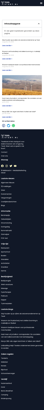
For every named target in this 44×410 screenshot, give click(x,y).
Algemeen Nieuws (7, 183)
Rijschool (4, 370)
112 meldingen (6, 186)
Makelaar (4, 362)
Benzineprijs (5, 215)
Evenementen (6, 194)
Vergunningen (6, 198)
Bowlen (3, 256)
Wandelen (5, 259)
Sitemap (4, 160)
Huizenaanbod (6, 383)
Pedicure (4, 296)
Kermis (3, 271)
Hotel (3, 387)
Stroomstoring (6, 223)
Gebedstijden (6, 219)
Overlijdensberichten (9, 202)
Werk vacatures (7, 284)
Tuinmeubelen (6, 303)
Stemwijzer (5, 234)
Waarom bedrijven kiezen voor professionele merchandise (21, 65)
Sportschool (5, 252)
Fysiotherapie (6, 292)
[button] (41, 3)
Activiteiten (5, 263)
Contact (4, 152)
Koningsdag (5, 227)
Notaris (3, 366)
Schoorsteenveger (8, 373)
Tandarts (4, 358)
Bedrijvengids (6, 281)
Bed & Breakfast (7, 391)
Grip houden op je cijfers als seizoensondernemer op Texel (21, 40)
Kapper (3, 300)
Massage (4, 288)
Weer (3, 190)
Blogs (3, 205)
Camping (4, 395)
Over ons (4, 156)
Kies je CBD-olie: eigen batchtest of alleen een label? (19, 112)
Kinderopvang (6, 398)
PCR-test (4, 238)
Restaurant (5, 248)
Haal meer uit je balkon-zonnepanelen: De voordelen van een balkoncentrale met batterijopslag (22, 99)
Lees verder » (7, 45)
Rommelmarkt (6, 230)
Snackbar (4, 267)
